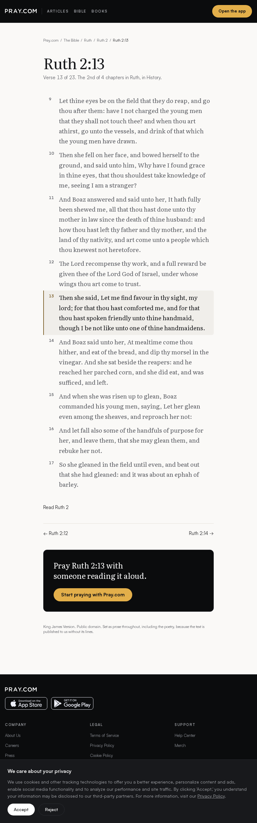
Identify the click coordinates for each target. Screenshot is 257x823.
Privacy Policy (102, 745)
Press (10, 755)
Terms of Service (104, 735)
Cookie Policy (101, 755)
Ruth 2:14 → (201, 533)
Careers (12, 745)
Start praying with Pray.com (93, 595)
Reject (51, 809)
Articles (58, 11)
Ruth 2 (102, 40)
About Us (13, 735)
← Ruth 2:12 (55, 533)
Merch (180, 745)
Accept (21, 809)
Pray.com (51, 40)
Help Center (185, 735)
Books (100, 11)
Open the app (232, 10)
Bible (80, 11)
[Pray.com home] (21, 11)
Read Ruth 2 (56, 507)
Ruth (88, 40)
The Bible (71, 40)
